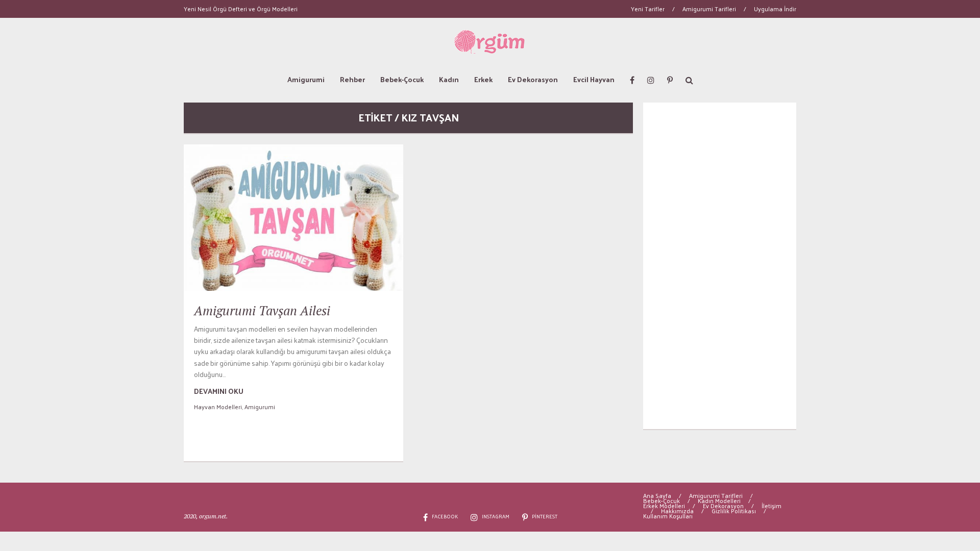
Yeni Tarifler (648, 8)
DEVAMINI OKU (218, 391)
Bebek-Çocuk (402, 79)
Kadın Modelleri (719, 500)
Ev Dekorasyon (533, 79)
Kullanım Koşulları (668, 515)
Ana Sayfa (657, 495)
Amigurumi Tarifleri (709, 8)
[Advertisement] (719, 266)
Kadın (449, 79)
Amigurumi (306, 79)
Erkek (483, 79)
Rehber (352, 79)
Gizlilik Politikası (734, 510)
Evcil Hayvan (594, 79)
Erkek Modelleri (664, 505)
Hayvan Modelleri (218, 406)
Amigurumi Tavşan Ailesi (262, 310)
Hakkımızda (677, 510)
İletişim (771, 505)
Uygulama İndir (775, 8)
